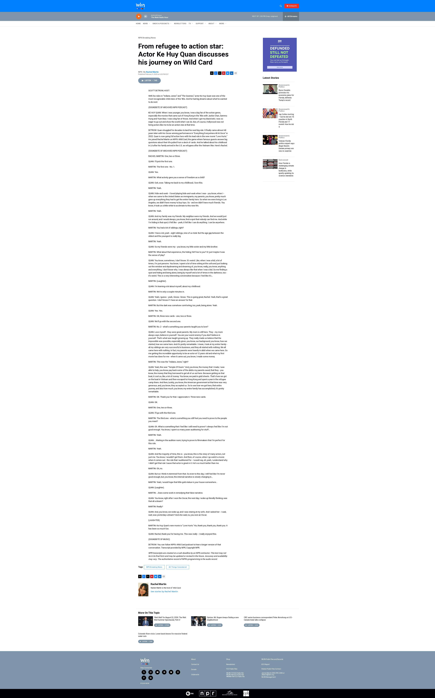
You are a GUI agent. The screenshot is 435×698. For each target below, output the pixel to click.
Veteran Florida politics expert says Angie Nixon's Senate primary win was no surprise (286, 146)
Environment (283, 160)
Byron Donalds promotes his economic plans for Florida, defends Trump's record (286, 95)
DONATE (293, 6)
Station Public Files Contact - (271, 669)
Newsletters (180, 23)
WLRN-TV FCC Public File (235, 673)
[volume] (145, 16)
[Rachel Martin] (143, 589)
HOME (138, 23)
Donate (193, 669)
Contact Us (195, 664)
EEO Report (265, 664)
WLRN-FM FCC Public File (235, 675)
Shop (228, 659)
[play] (139, 16)
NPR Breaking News (147, 38)
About (211, 23)
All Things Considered (178, 567)
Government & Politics (284, 86)
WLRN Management (268, 677)
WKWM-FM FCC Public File (235, 676)
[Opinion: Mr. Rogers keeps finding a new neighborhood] (198, 621)
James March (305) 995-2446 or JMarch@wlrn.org (273, 674)
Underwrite (195, 674)
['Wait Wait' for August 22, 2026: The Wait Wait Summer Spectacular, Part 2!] (145, 621)
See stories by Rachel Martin (164, 591)
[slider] (149, 16)
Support (200, 23)
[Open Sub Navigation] (149, 23)
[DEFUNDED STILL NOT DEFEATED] (280, 55)
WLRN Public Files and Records (272, 659)
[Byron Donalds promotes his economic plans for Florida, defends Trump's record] (270, 89)
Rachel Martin (152, 72)
